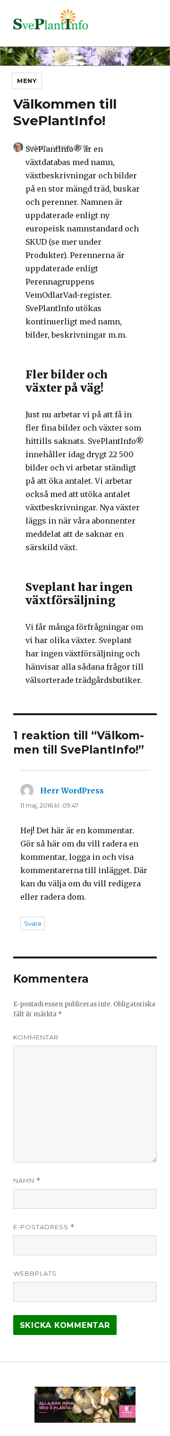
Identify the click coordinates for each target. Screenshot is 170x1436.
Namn (27, 1181)
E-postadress (44, 1227)
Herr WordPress (72, 790)
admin (37, 147)
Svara (32, 923)
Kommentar (36, 1037)
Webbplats (35, 1273)
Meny (26, 80)
